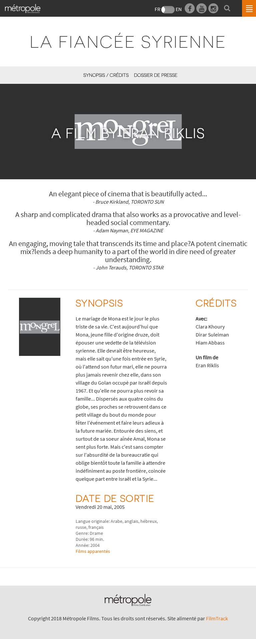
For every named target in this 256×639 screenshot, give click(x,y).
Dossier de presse (155, 75)
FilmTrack (217, 618)
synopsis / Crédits (105, 75)
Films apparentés (93, 551)
